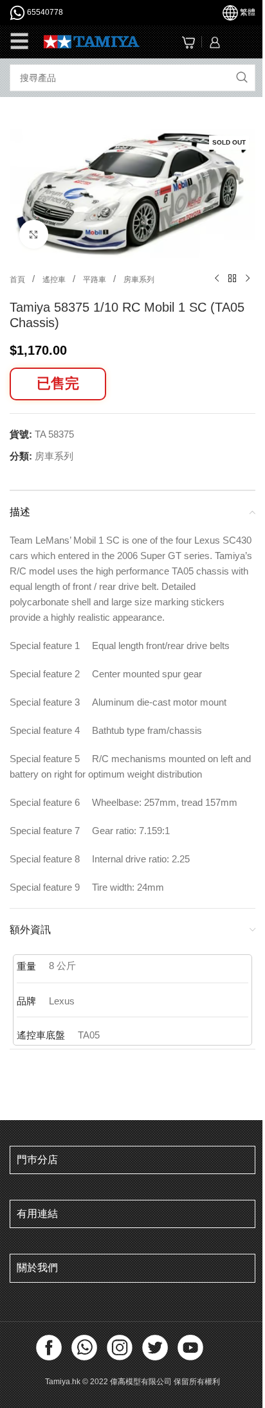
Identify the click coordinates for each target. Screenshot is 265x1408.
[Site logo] (92, 40)
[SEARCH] (241, 77)
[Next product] (247, 279)
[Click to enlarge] (33, 234)
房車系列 (138, 279)
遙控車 (55, 279)
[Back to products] (232, 279)
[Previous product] (216, 279)
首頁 (18, 279)
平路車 (95, 279)
